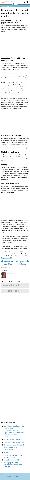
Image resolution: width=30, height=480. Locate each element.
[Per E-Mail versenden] (16, 291)
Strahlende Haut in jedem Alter (14, 442)
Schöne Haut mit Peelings (13, 439)
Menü (16, 4)
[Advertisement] (15, 44)
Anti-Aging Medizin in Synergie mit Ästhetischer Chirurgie (13, 465)
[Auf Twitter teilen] (11, 291)
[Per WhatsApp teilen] (14, 291)
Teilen (4, 291)
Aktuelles (11, 6)
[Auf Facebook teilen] (9, 291)
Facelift (6, 452)
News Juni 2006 (9, 450)
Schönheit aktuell (5, 6)
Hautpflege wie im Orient (12, 460)
